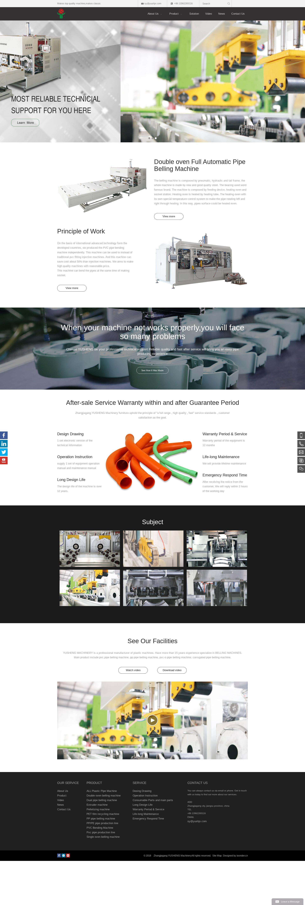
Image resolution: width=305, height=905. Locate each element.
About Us (62, 790)
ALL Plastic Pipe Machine (102, 790)
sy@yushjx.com (152, 3)
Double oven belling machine (104, 795)
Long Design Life (142, 804)
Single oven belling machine (103, 836)
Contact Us (64, 809)
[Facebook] (59, 855)
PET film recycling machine (103, 813)
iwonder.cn (242, 855)
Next (303, 81)
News (60, 804)
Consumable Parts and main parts (153, 800)
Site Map (217, 855)
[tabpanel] (152, 81)
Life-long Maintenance (146, 813)
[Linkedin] (63, 855)
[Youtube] (68, 855)
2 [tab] (152, 138)
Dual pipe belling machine (102, 800)
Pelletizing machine (98, 809)
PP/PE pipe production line (102, 823)
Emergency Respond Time (148, 818)
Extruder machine (97, 804)
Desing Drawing (142, 790)
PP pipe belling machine (101, 818)
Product (61, 795)
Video (60, 800)
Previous (1, 81)
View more (169, 216)
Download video (172, 670)
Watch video (133, 670)
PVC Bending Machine (100, 827)
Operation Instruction (145, 795)
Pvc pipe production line (101, 832)
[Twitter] (4, 452)
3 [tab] (156, 138)
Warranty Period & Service (148, 809)
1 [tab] (149, 138)
